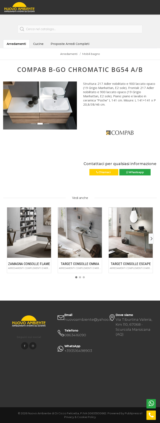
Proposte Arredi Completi (70, 44)
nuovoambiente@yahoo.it (87, 319)
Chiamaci (104, 172)
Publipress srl (133, 413)
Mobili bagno (91, 53)
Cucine (38, 44)
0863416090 (75, 335)
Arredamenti (16, 44)
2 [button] (40, 124)
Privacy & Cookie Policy (80, 417)
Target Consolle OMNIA (80, 264)
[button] (6, 107)
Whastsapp (136, 172)
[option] (40, 105)
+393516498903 (78, 351)
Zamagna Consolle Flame (29, 264)
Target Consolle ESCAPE (131, 264)
